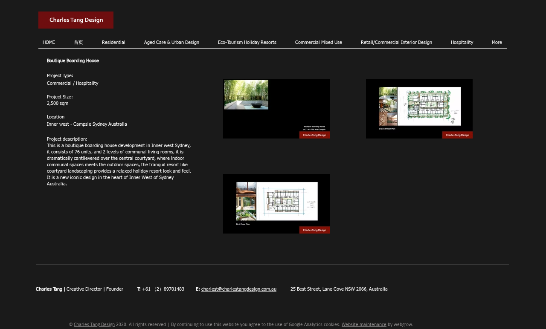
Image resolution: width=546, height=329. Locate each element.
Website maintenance (364, 324)
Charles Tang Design (94, 324)
